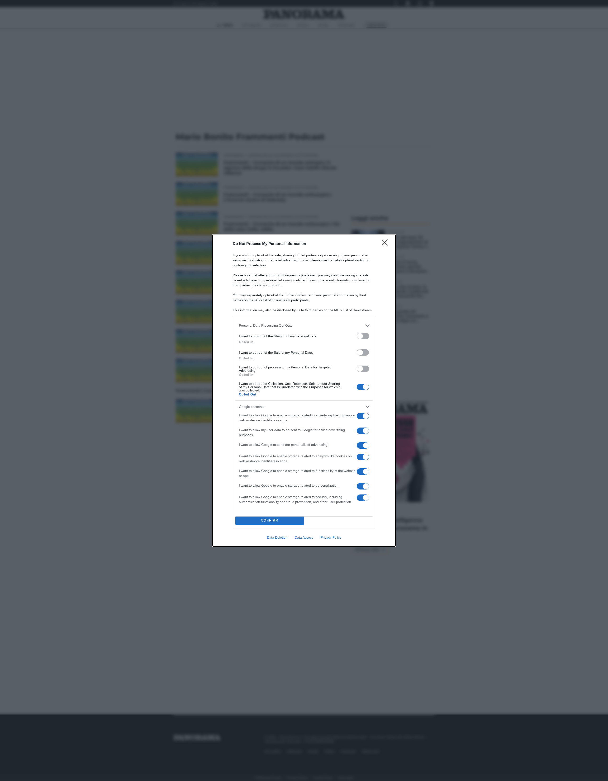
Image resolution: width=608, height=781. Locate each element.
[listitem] (304, 325)
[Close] (386, 244)
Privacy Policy (331, 537)
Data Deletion (277, 537)
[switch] (363, 336)
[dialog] (304, 390)
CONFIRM (270, 520)
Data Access (304, 537)
